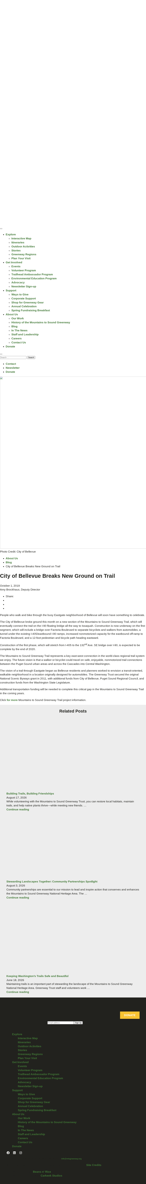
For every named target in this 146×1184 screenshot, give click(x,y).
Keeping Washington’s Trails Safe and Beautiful (37, 976)
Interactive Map (21, 238)
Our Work (17, 318)
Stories (16, 250)
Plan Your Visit (21, 258)
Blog (14, 326)
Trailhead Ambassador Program (32, 274)
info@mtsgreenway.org (71, 1159)
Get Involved (14, 262)
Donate (10, 346)
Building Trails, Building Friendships (30, 793)
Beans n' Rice (42, 1171)
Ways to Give (20, 294)
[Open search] (1, 354)
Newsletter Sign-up (23, 286)
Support (11, 290)
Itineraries (17, 242)
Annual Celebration (24, 306)
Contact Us (18, 342)
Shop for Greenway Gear (27, 302)
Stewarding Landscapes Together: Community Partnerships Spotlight (51, 881)
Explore (11, 234)
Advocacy (18, 282)
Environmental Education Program (34, 278)
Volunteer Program (23, 270)
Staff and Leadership (25, 334)
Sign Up (78, 1023)
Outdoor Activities (23, 246)
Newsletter (13, 367)
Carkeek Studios (51, 1175)
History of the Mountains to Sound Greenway (40, 322)
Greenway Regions (23, 254)
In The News (19, 330)
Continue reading (17, 809)
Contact (11, 363)
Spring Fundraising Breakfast (30, 310)
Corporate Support (23, 298)
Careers (16, 338)
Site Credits (93, 1165)
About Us (12, 314)
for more (12, 700)
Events (16, 266)
